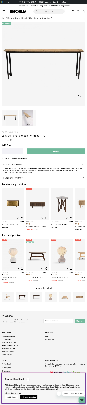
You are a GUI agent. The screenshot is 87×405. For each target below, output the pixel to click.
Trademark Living (10, 132)
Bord (16, 18)
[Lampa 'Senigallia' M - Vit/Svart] (13, 255)
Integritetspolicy (8, 351)
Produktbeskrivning (13, 165)
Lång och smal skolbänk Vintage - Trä (41, 18)
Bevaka (56, 151)
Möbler (9, 18)
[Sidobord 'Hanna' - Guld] (13, 204)
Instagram (7, 368)
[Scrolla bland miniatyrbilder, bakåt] (4, 118)
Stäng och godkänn (29, 397)
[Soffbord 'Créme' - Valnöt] (37, 255)
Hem (3, 18)
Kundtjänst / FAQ (8, 336)
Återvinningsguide (8, 348)
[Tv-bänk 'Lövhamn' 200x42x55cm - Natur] (79, 297)
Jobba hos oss (7, 355)
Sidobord (24, 18)
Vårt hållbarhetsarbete (10, 345)
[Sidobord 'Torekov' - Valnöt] (37, 204)
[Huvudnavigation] (4, 11)
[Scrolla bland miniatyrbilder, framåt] (83, 118)
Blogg (47, 336)
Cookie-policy (16, 393)
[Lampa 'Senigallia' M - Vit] (62, 255)
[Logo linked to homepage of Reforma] (18, 11)
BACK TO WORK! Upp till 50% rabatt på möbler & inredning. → (45, 2)
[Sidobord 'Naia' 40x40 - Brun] (62, 204)
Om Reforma (6, 339)
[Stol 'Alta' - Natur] (8, 297)
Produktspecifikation (13, 178)
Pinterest (7, 371)
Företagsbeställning (9, 342)
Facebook (7, 364)
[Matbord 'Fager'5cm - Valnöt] (36, 297)
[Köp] (22, 218)
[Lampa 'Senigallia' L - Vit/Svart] (51, 297)
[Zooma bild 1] (43, 64)
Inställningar (11, 397)
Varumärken (49, 339)
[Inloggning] (73, 11)
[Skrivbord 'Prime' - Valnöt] (22, 297)
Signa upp (80, 321)
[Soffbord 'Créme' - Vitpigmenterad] (65, 297)
